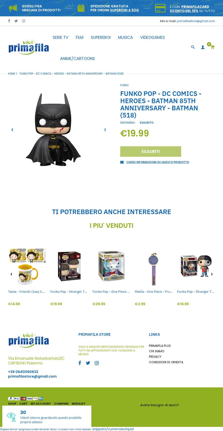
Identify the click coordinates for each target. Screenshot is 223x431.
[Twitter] (16, 21)
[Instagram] (23, 21)
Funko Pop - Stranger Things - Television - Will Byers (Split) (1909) (196, 292)
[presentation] (11, 274)
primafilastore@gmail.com (196, 21)
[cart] (212, 47)
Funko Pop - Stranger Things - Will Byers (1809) (69, 292)
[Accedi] (202, 47)
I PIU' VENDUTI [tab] (111, 225)
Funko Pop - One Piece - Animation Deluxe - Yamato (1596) (111, 292)
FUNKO (124, 85)
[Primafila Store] (28, 47)
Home (11, 73)
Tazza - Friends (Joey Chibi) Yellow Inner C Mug (27, 292)
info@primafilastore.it (197, 405)
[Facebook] (9, 21)
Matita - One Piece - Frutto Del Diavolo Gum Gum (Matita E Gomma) (154, 292)
